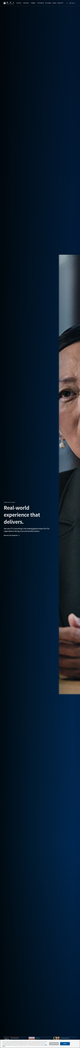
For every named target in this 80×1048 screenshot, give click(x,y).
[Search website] (67, 3)
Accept (65, 1043)
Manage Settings (54, 1043)
